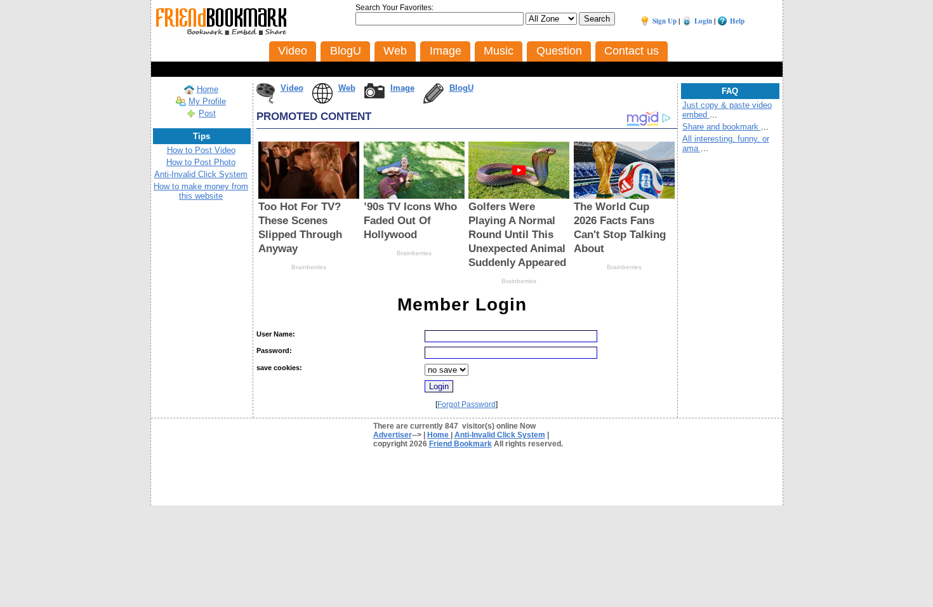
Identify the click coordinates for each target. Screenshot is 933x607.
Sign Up (664, 21)
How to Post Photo (200, 162)
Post (207, 113)
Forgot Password (466, 404)
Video (292, 88)
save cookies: (279, 367)
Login (703, 21)
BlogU (461, 88)
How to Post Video (201, 150)
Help (737, 21)
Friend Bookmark (460, 443)
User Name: (275, 334)
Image (402, 88)
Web (346, 88)
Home (207, 89)
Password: (274, 350)
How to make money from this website (201, 191)
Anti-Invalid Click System (201, 174)
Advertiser (392, 434)
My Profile (207, 101)
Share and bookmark (721, 126)
